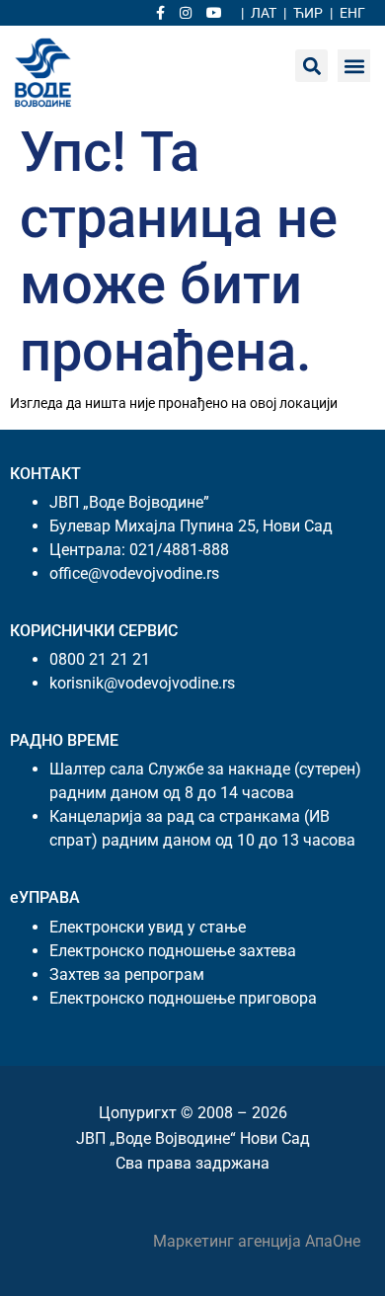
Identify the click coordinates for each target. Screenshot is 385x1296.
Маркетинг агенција (229, 1241)
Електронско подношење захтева (172, 950)
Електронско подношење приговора (183, 998)
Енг (352, 13)
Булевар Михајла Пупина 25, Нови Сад (191, 526)
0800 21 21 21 (99, 659)
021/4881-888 (179, 549)
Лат (263, 13)
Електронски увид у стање (147, 927)
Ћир (308, 13)
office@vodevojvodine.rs (134, 573)
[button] (354, 65)
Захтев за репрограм (126, 974)
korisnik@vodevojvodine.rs (142, 683)
